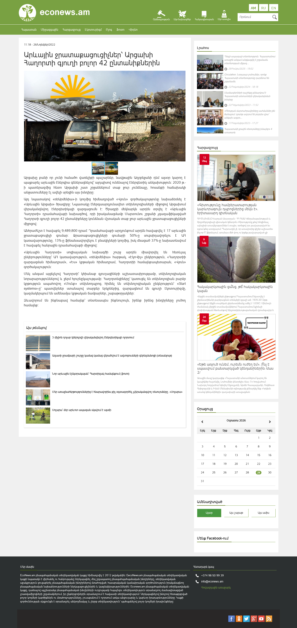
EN (273, 8)
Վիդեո (133, 29)
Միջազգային (49, 29)
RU (263, 8)
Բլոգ (109, 29)
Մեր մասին (27, 566)
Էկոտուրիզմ (93, 29)
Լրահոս (203, 48)
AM (253, 8)
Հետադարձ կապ (203, 566)
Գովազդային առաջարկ (216, 587)
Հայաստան (29, 29)
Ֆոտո (120, 29)
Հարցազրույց (71, 29)
